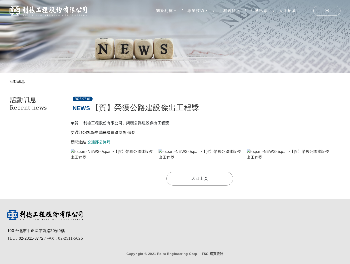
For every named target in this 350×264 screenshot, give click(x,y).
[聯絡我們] (326, 11)
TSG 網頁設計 (213, 254)
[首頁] (48, 11)
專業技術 (196, 11)
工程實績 (227, 11)
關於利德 (164, 11)
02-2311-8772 (31, 238)
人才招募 (287, 11)
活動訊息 (259, 11)
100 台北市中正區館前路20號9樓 (36, 231)
